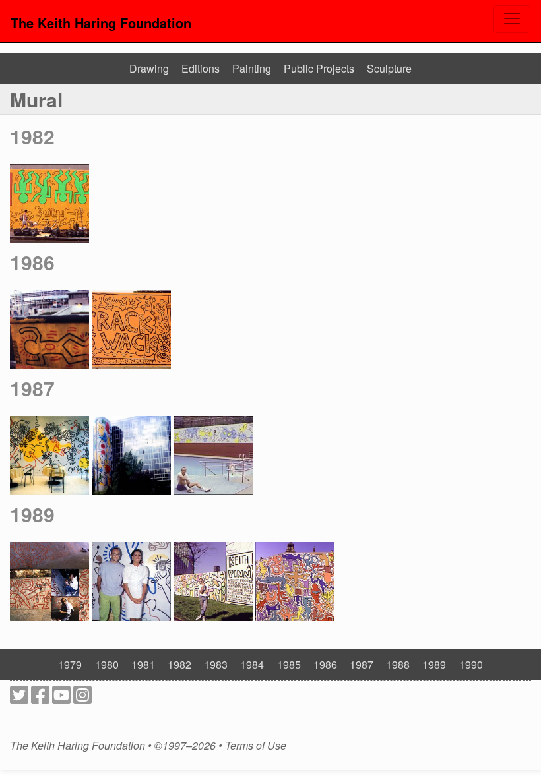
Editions (200, 68)
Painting (251, 68)
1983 (216, 664)
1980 (107, 664)
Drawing (149, 68)
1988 (398, 664)
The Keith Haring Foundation (101, 22)
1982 (32, 136)
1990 (471, 664)
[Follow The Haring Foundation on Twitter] (19, 698)
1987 (32, 388)
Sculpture (389, 68)
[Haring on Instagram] (82, 698)
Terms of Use (255, 745)
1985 (289, 664)
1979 (70, 664)
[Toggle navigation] (511, 19)
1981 (143, 664)
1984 (252, 664)
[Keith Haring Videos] (61, 698)
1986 (32, 262)
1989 (32, 514)
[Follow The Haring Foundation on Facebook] (40, 698)
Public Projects (319, 68)
